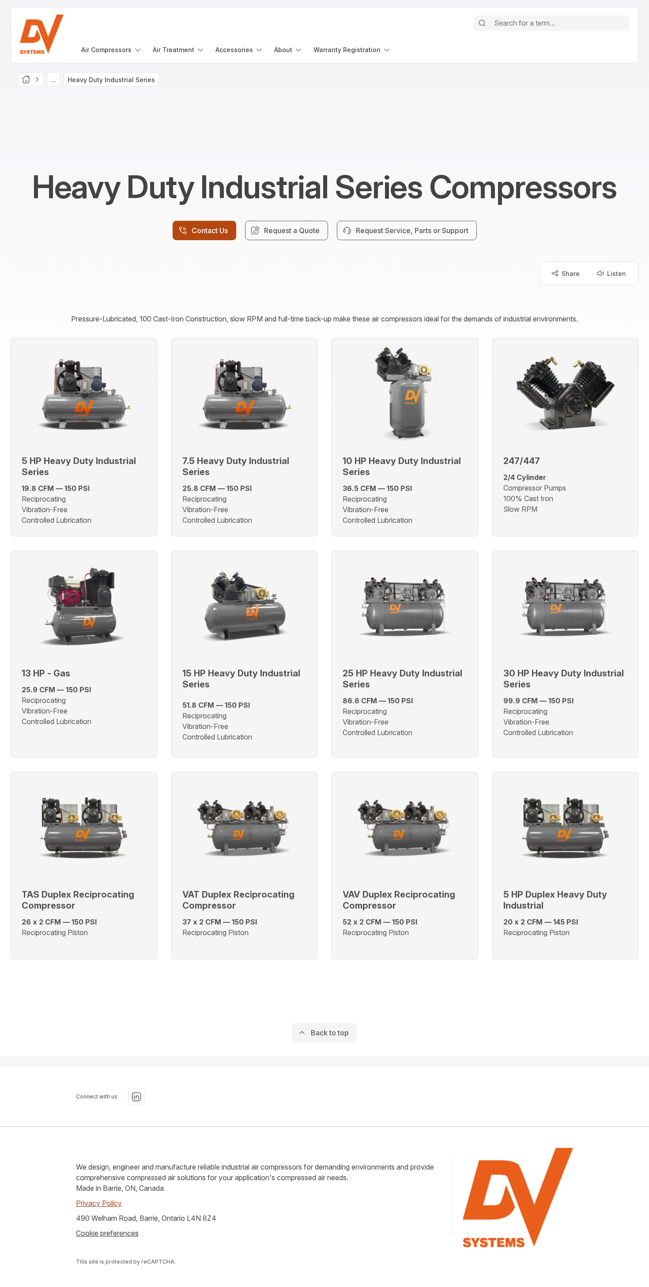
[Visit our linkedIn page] (136, 1096)
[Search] (482, 23)
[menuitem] (111, 49)
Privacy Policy (99, 1203)
